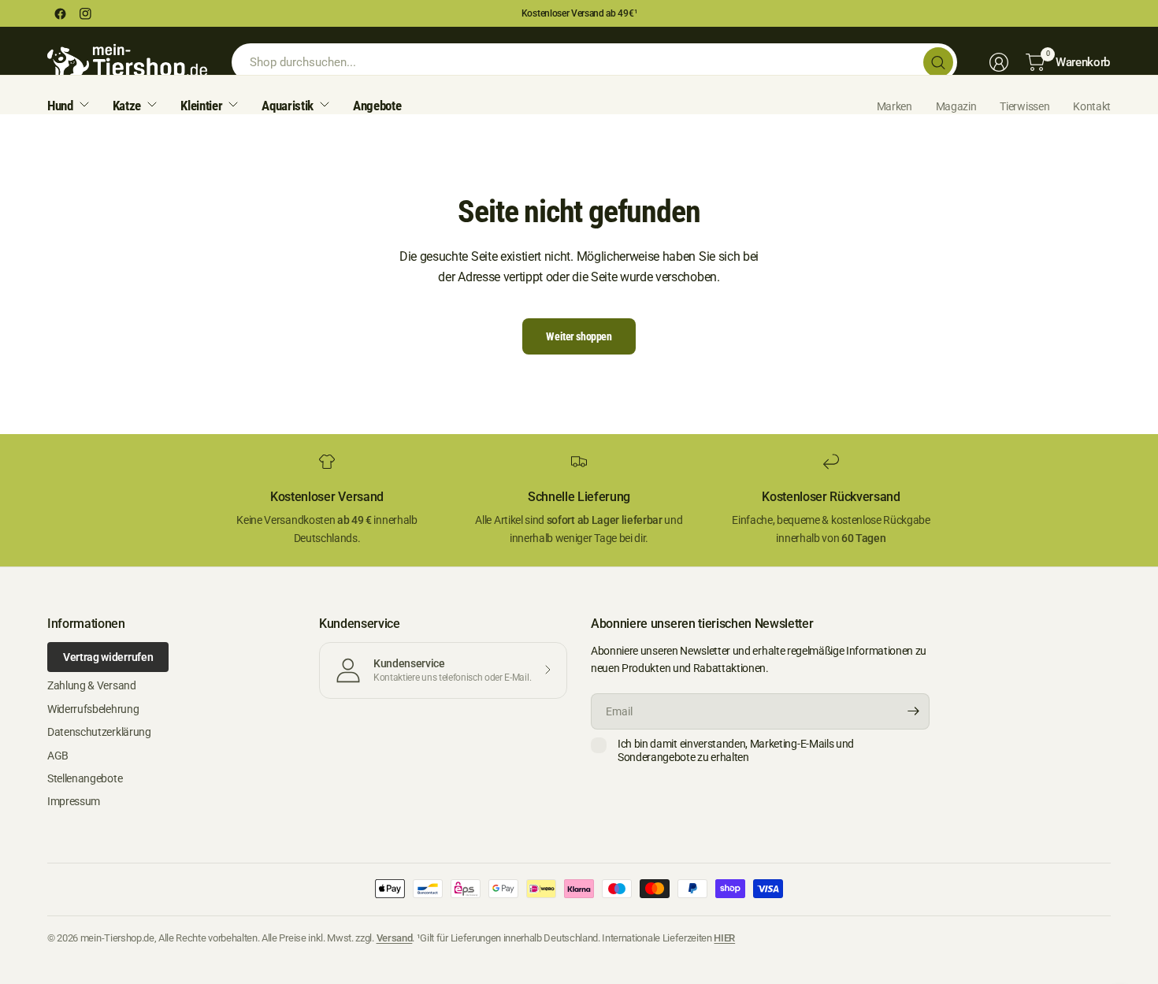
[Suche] (938, 62)
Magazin (956, 106)
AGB (58, 755)
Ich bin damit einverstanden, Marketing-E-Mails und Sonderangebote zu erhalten (736, 750)
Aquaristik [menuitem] (288, 105)
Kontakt (1092, 106)
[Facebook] (59, 13)
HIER (724, 938)
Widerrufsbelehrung (93, 709)
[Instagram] (85, 13)
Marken (894, 106)
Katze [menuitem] (127, 105)
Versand (395, 938)
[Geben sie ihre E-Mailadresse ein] (914, 711)
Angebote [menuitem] (377, 105)
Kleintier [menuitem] (201, 105)
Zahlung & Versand (91, 685)
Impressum (73, 801)
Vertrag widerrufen (108, 657)
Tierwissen (1024, 106)
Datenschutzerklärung (99, 732)
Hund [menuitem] (60, 105)
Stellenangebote (84, 778)
